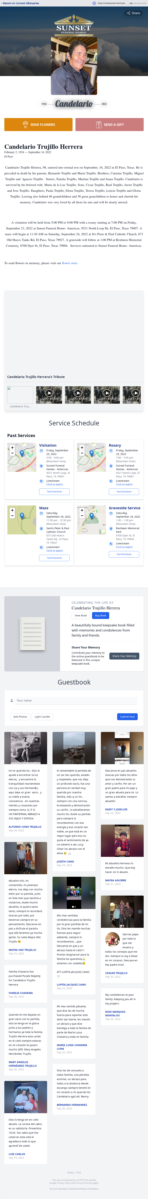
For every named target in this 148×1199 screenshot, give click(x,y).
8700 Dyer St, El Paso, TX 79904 (125, 537)
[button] (22, 453)
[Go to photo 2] (75, 907)
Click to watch (54, 484)
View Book (81, 615)
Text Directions (54, 491)
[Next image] (92, 893)
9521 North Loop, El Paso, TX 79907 (58, 474)
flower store (69, 263)
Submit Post (127, 716)
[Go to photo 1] (73, 907)
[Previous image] (56, 893)
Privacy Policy (64, 1183)
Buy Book (100, 615)
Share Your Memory (124, 656)
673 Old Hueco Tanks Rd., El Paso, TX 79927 (57, 539)
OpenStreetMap (78, 1188)
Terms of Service (83, 1183)
